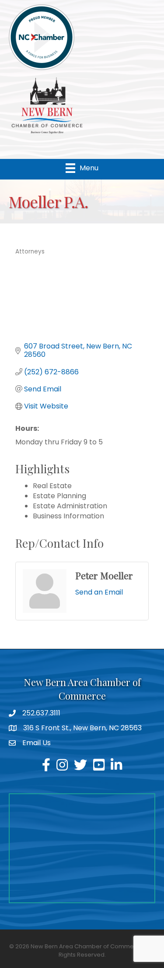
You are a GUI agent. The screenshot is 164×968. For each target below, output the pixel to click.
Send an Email (99, 592)
